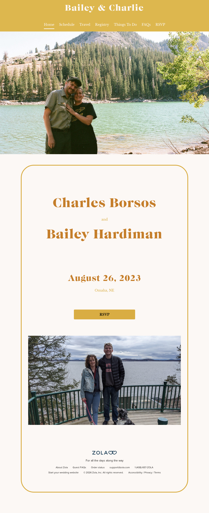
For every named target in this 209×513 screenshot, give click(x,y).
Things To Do (125, 24)
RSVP (160, 24)
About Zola (62, 467)
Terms (157, 472)
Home (49, 24)
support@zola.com (120, 467)
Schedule (66, 24)
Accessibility (135, 472)
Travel (84, 24)
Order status (98, 467)
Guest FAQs (79, 467)
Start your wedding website (63, 472)
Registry (102, 24)
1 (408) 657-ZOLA (144, 467)
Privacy (148, 472)
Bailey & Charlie (104, 8)
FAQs (146, 24)
